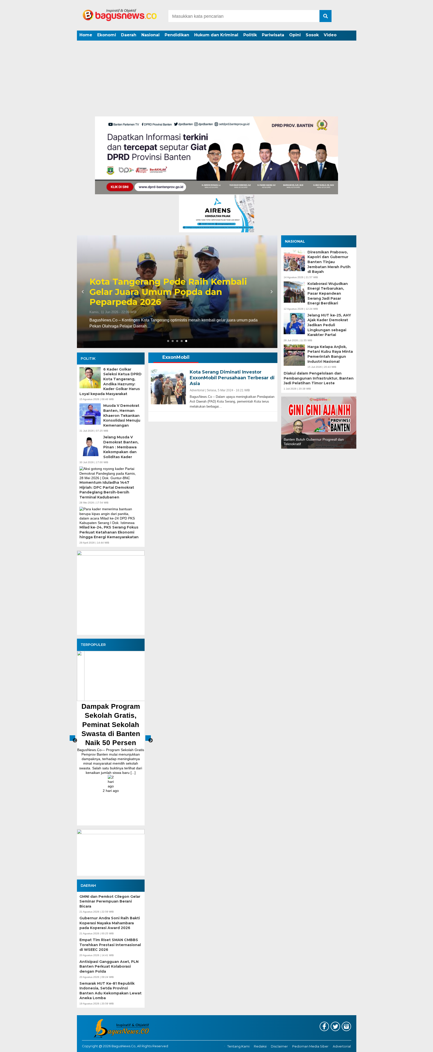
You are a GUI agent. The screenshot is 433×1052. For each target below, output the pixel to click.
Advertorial (342, 1046)
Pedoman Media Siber (310, 1046)
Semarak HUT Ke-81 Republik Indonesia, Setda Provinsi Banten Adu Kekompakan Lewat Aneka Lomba (110, 990)
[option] (124, 735)
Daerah (128, 35)
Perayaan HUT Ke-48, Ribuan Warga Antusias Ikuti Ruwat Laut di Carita (169, 297)
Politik (250, 35)
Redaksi (260, 1046)
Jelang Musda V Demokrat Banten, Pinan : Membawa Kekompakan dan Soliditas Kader (121, 447)
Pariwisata (273, 35)
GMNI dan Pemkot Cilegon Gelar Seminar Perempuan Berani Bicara (109, 901)
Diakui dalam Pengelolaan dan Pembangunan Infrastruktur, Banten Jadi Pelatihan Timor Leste (319, 378)
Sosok (312, 35)
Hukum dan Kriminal (216, 35)
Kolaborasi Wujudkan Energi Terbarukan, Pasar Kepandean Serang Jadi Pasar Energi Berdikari (327, 293)
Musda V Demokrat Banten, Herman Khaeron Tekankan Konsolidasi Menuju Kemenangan (121, 415)
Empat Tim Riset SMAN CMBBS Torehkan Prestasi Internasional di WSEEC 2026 (110, 945)
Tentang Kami (238, 1046)
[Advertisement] (216, 79)
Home (85, 35)
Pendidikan (177, 35)
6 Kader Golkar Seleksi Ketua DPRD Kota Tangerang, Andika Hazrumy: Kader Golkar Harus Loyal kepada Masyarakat (110, 381)
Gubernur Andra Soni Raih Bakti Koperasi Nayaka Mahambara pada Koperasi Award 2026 (109, 923)
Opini (295, 35)
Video (330, 35)
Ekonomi (106, 35)
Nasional (150, 35)
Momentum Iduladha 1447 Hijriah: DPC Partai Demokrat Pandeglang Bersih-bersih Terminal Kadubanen (106, 489)
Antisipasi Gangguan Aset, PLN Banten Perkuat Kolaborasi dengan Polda (109, 966)
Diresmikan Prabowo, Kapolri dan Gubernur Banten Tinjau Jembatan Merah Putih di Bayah (329, 262)
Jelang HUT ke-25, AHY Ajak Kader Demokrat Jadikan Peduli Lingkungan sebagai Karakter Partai (329, 325)
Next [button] (148, 738)
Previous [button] (72, 738)
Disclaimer (279, 1046)
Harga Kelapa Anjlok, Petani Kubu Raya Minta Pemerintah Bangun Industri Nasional (330, 354)
